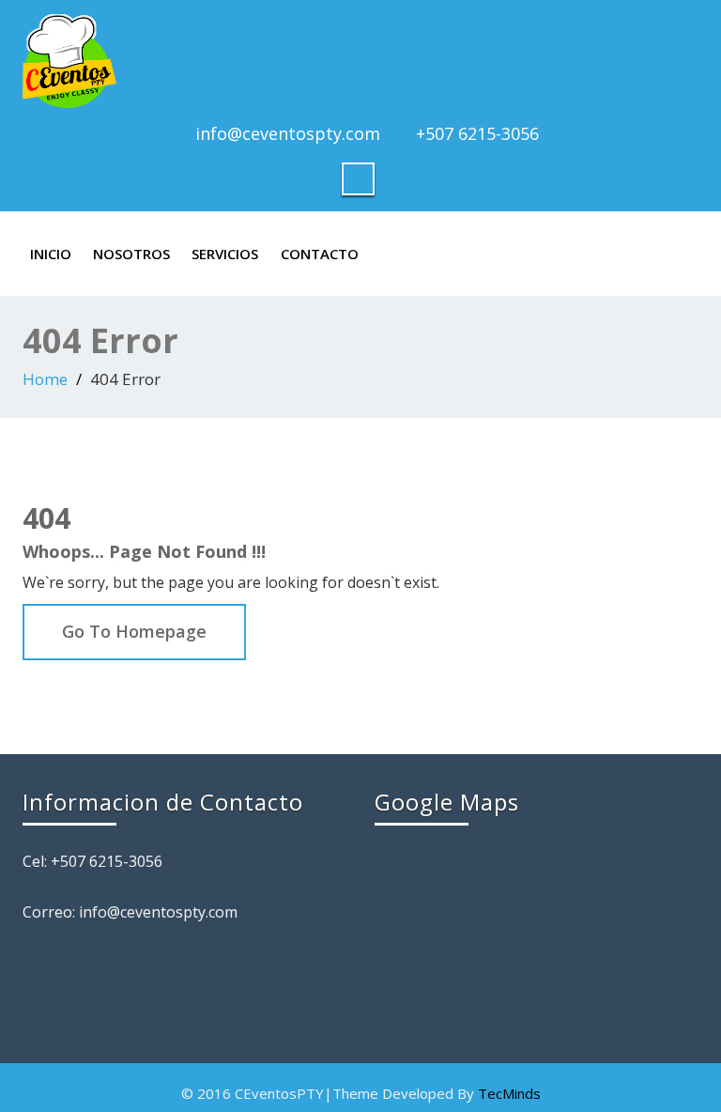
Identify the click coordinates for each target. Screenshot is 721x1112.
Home (45, 379)
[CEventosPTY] (360, 61)
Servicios (225, 253)
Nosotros (131, 253)
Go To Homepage (134, 631)
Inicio (50, 253)
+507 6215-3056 (477, 133)
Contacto (320, 253)
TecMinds (509, 1093)
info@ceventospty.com (287, 133)
